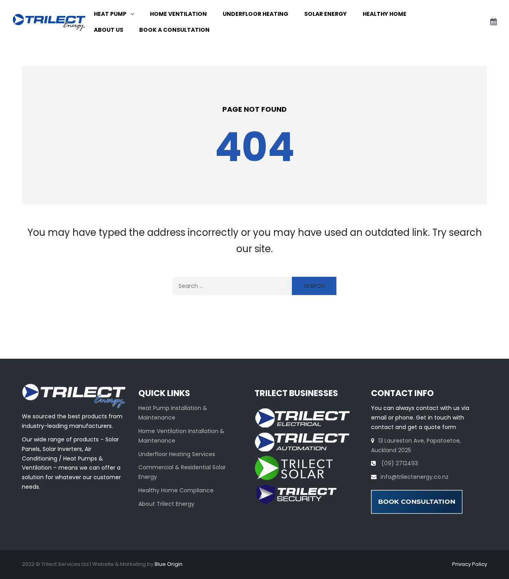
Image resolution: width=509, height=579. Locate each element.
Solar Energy (325, 14)
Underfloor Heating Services (176, 454)
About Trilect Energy (166, 504)
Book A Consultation (174, 30)
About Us (108, 30)
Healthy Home (384, 14)
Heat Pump (110, 14)
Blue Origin (169, 564)
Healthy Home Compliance (176, 490)
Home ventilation (178, 14)
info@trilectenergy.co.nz (415, 477)
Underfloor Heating (255, 14)
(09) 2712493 (399, 463)
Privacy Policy (469, 564)
